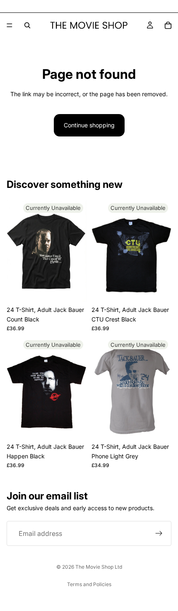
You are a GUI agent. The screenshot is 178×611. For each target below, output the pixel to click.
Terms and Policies (89, 584)
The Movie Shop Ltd (98, 567)
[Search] (27, 25)
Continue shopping (89, 125)
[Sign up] (159, 533)
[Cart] (168, 25)
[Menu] (9, 25)
